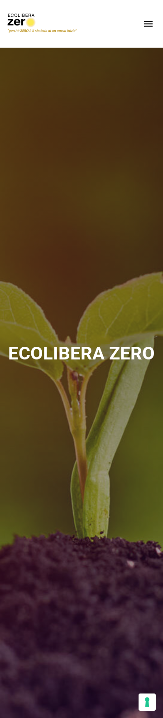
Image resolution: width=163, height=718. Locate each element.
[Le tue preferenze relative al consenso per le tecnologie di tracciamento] (147, 702)
